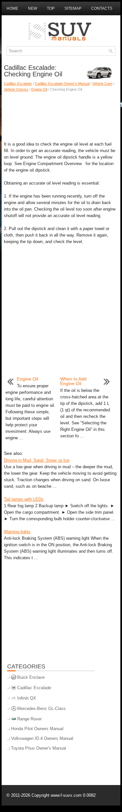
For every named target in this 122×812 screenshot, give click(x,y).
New (32, 8)
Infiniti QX (26, 698)
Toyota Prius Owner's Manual (38, 748)
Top (51, 8)
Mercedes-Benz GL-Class (41, 708)
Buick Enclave (31, 677)
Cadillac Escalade (18, 83)
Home (12, 8)
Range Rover (29, 718)
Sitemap (72, 8)
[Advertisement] (61, 115)
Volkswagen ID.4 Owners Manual (42, 738)
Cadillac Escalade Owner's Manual (62, 83)
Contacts (101, 8)
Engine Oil (39, 89)
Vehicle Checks (16, 89)
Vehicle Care (102, 83)
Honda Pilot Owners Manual (37, 728)
